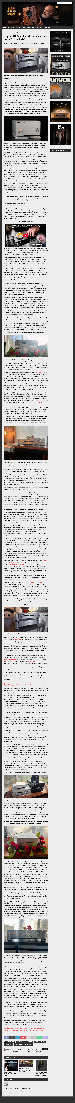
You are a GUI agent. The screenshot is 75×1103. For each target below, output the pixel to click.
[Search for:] (64, 3)
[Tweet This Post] (12, 1037)
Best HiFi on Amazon (37, 27)
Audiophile (21, 43)
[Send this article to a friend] (28, 1037)
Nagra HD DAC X (8, 1044)
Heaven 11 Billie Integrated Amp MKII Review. (10, 1073)
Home (4, 27)
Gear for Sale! (47, 27)
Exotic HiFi (19, 1041)
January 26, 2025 (9, 43)
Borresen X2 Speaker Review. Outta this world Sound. (25, 1070)
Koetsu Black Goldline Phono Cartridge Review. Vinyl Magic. (40, 1073)
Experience (32, 43)
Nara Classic (28, 1044)
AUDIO (16, 43)
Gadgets (37, 43)
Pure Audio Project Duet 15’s (35, 582)
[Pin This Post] (23, 1037)
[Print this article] (34, 1037)
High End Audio (28, 1041)
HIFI (45, 43)
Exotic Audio (11, 1041)
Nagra (36, 1041)
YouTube (18, 27)
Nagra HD (43, 1041)
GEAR (41, 43)
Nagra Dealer (18, 639)
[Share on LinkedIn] (17, 1037)
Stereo (8, 45)
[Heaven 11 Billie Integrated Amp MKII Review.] (11, 1065)
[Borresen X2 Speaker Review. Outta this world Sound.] (26, 1063)
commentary (26, 43)
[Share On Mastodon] (45, 1037)
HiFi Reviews (11, 27)
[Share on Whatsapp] (39, 1037)
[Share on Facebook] (6, 1037)
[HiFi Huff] (37, 25)
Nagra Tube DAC (38, 372)
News (5, 45)
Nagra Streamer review (34, 661)
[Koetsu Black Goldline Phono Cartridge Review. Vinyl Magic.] (41, 1065)
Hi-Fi (43, 43)
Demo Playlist (26, 27)
